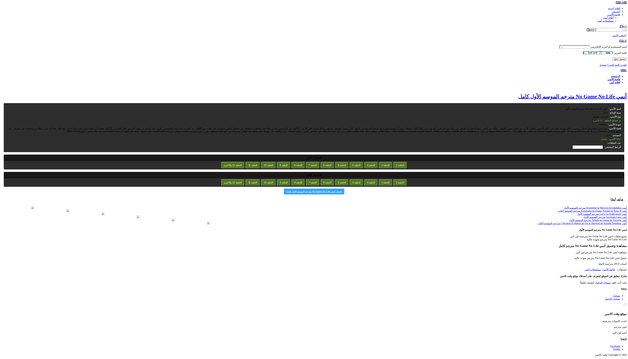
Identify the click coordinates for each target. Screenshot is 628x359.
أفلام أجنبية (614, 8)
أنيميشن (615, 11)
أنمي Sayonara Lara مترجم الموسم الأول (605, 217)
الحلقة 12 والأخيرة (233, 165)
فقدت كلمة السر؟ (617, 65)
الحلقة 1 (400, 165)
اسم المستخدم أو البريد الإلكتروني (608, 46)
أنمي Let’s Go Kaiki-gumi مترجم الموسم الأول (602, 214)
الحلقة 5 (342, 165)
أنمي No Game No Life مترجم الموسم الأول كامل (572, 96)
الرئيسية (615, 76)
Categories (621, 2)
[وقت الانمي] (619, 35)
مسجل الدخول (603, 282)
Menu (624, 70)
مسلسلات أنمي (605, 20)
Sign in (623, 41)
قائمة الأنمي (613, 14)
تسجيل (603, 65)
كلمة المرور (620, 52)
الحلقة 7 (313, 165)
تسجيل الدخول (612, 298)
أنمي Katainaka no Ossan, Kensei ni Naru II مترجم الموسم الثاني (592, 210)
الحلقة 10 (268, 165)
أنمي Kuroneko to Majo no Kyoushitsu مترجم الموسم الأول (595, 207)
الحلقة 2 (386, 165)
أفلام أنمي (608, 17)
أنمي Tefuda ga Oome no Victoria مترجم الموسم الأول (598, 220)
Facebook (615, 346)
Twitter (616, 349)
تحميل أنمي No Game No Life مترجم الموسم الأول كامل (314, 191)
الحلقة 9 (284, 165)
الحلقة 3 (371, 165)
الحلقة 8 (298, 165)
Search (623, 26)
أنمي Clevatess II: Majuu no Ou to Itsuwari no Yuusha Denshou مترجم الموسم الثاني (582, 223)
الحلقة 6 (327, 165)
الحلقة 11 (252, 165)
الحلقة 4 (356, 165)
